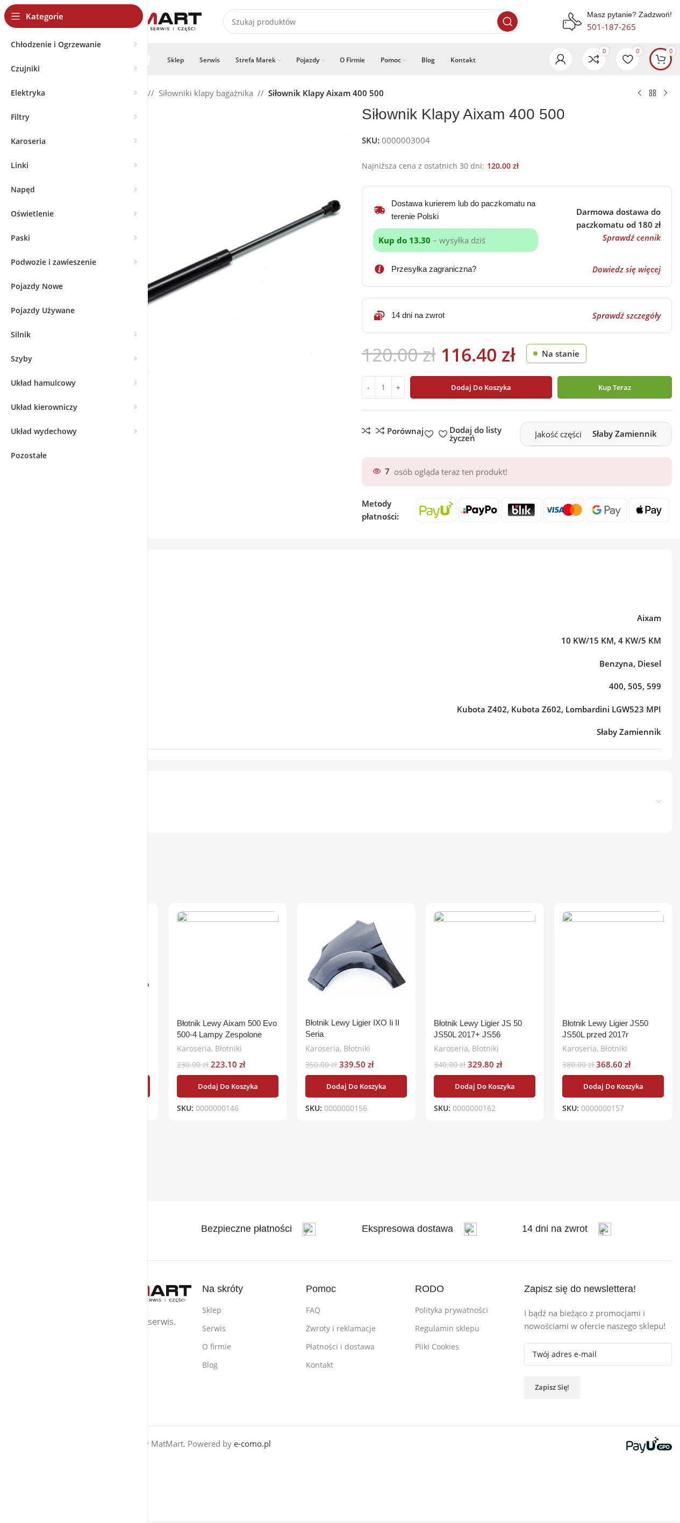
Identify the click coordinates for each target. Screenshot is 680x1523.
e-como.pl (252, 1443)
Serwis (214, 1328)
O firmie (216, 1346)
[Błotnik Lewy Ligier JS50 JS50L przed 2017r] (613, 962)
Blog (210, 1365)
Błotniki (228, 1048)
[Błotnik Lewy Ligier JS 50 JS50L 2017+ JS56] (484, 962)
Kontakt (319, 1365)
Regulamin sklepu (447, 1328)
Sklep (211, 1310)
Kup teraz (614, 387)
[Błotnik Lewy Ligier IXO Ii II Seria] (356, 962)
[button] (227, 1086)
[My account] (560, 59)
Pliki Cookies (437, 1346)
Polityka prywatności (451, 1310)
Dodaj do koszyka (481, 387)
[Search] (507, 21)
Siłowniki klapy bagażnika (206, 93)
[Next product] (665, 93)
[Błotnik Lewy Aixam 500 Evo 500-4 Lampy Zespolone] (227, 962)
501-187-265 (611, 26)
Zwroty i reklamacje (341, 1328)
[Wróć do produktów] (652, 93)
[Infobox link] (258, 1229)
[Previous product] (639, 93)
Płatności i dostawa (340, 1346)
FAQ (313, 1310)
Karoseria (194, 1048)
